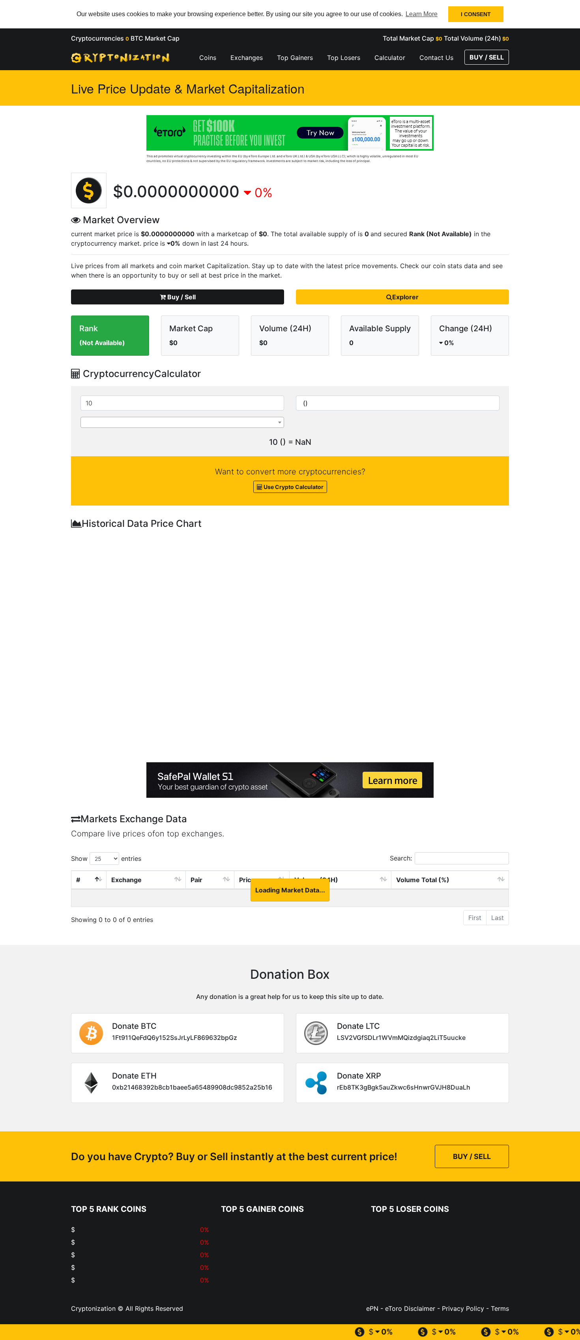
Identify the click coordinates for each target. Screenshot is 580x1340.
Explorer (405, 297)
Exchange (126, 880)
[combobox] (182, 422)
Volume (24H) (316, 880)
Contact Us (436, 58)
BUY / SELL (487, 57)
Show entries (106, 858)
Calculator (389, 58)
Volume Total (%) (422, 880)
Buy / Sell (181, 297)
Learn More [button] (422, 14)
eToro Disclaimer (410, 1308)
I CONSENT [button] (476, 14)
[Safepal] (290, 780)
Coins (207, 58)
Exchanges (246, 58)
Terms (499, 1308)
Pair (196, 880)
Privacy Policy (462, 1308)
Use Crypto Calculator (293, 486)
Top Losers (343, 58)
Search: (401, 858)
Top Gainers (295, 58)
